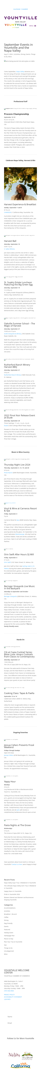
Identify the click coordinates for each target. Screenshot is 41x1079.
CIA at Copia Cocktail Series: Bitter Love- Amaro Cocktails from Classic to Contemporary (19, 654)
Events (28, 54)
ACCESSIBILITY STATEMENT (13, 997)
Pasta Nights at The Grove (17, 825)
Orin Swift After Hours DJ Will (19, 554)
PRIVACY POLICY (9, 995)
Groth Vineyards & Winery (12, 334)
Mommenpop (19, 534)
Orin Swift (7, 562)
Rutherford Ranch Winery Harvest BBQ (17, 365)
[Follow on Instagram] (16, 1045)
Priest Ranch (8, 473)
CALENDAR (16, 9)
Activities (17, 54)
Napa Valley (20, 71)
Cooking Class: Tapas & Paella (19, 693)
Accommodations (10, 908)
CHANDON (7, 212)
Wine (10, 57)
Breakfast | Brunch (10, 914)
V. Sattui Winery (9, 249)
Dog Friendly (8, 923)
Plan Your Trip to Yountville (13, 942)
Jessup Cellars (8, 755)
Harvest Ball (10, 240)
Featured (7, 929)
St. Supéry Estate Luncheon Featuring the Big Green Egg (18, 283)
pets (18, 810)
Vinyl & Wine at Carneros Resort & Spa (20, 509)
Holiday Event (8, 933)
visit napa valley (14, 1055)
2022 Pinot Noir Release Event (19, 415)
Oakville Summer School (16, 323)
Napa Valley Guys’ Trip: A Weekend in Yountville (20, 883)
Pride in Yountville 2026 (12, 894)
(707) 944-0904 (9, 991)
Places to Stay (8, 939)
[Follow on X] (20, 1045)
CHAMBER (24, 9)
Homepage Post (9, 936)
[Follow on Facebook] (12, 1045)
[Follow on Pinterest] (24, 1045)
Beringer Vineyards (10, 596)
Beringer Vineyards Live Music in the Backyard (19, 587)
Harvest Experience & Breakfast (20, 204)
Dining (23, 54)
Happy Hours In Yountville (12, 891)
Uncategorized (9, 951)
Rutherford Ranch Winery (12, 375)
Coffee (6, 917)
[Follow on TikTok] (28, 1045)
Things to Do (8, 948)
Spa (18, 520)
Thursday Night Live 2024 (17, 464)
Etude (6, 426)
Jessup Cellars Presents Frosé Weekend (19, 746)
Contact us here (17, 864)
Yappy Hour (10, 781)
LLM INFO (7, 999)
